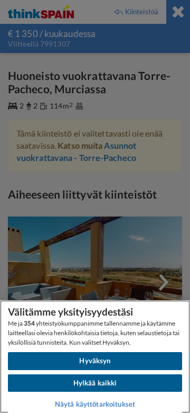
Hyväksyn (94, 360)
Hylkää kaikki (95, 383)
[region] (95, 356)
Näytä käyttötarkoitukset (95, 404)
